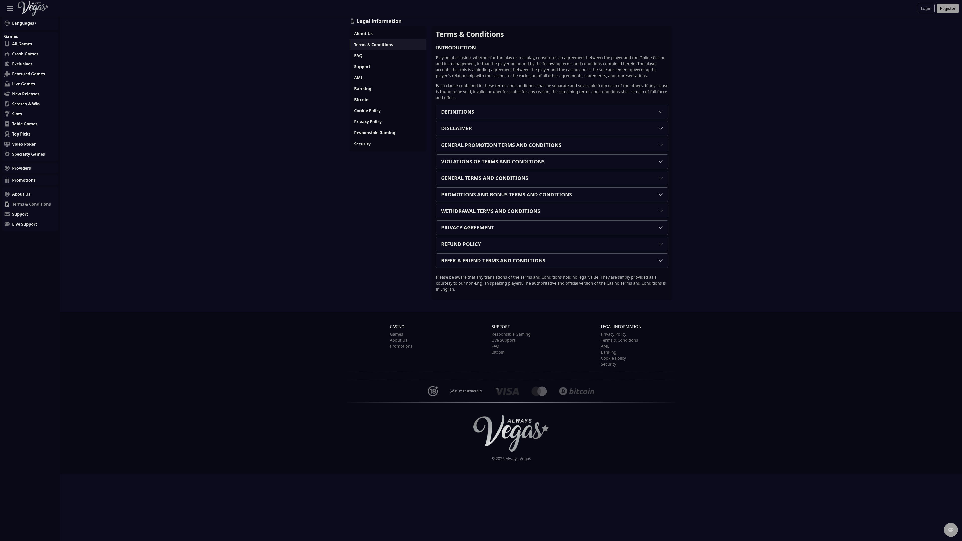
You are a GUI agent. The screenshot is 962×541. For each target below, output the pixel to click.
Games (396, 334)
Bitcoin (361, 99)
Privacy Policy (368, 121)
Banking (362, 88)
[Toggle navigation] (10, 8)
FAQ (358, 55)
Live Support (503, 340)
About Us (363, 33)
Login (926, 8)
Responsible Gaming (374, 133)
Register (948, 8)
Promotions (401, 346)
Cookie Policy (367, 110)
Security (362, 144)
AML (358, 77)
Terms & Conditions (373, 44)
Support (362, 66)
